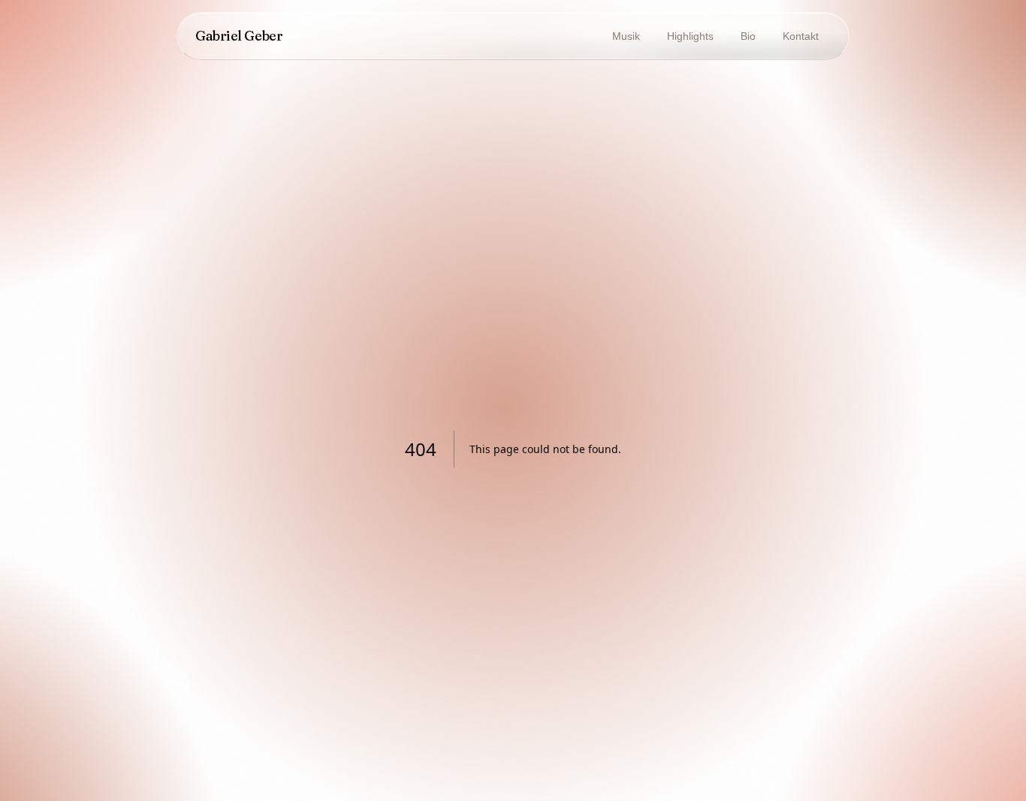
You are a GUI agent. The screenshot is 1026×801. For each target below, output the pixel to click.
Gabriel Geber (238, 35)
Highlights (690, 36)
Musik (626, 36)
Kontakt (801, 36)
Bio (748, 36)
